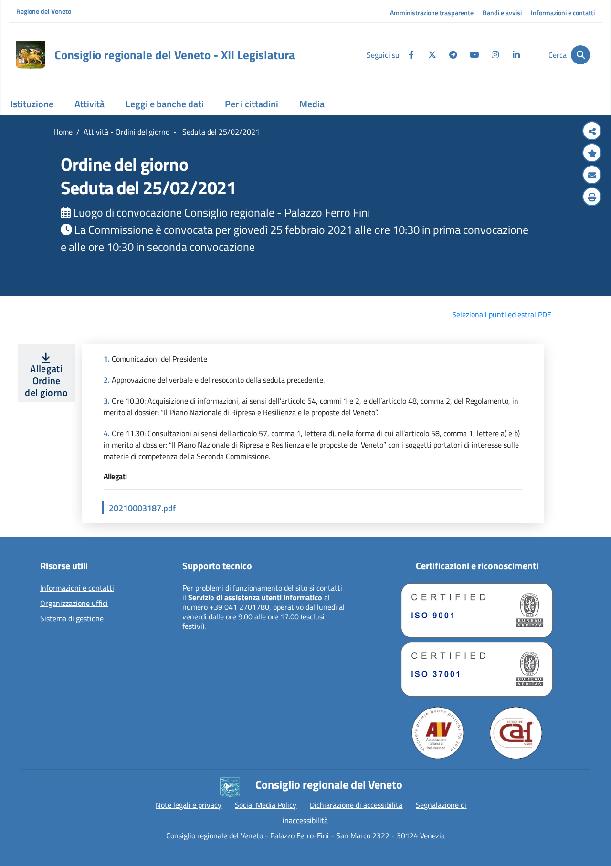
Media (312, 103)
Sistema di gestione (72, 619)
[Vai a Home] (30, 55)
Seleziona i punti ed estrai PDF (501, 314)
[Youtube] (474, 55)
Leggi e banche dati (165, 103)
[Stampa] (591, 197)
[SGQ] (476, 610)
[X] (432, 55)
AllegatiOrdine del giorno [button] (46, 380)
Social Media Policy (265, 805)
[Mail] (591, 175)
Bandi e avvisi (502, 13)
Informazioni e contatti (563, 13)
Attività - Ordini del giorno (126, 131)
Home (63, 131)
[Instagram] (495, 55)
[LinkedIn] (516, 55)
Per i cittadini (251, 103)
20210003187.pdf (142, 507)
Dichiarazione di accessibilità (356, 805)
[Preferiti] (591, 153)
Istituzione (32, 103)
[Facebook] (411, 55)
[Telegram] (453, 55)
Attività (89, 103)
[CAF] (516, 733)
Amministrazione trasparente (432, 13)
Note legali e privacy (188, 805)
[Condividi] (591, 131)
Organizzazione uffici (74, 603)
